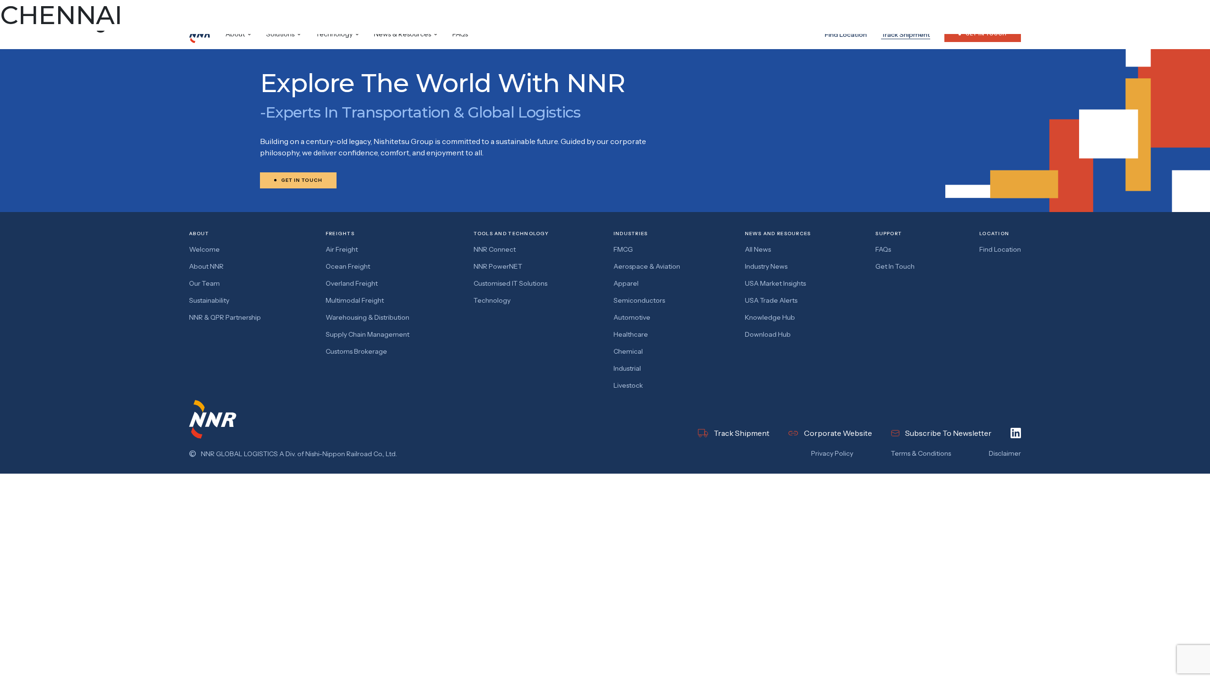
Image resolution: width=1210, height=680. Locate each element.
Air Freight (342, 249)
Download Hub (768, 334)
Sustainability (209, 300)
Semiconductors (639, 300)
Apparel (626, 283)
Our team (204, 283)
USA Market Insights (775, 283)
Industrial (627, 368)
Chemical (628, 351)
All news (758, 249)
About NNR (206, 266)
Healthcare (631, 334)
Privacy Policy (832, 453)
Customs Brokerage (356, 351)
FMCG (623, 249)
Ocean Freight (348, 266)
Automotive (632, 317)
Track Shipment (905, 34)
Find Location (846, 34)
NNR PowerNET (498, 266)
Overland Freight (352, 283)
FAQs (460, 34)
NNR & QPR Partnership (225, 317)
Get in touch (895, 266)
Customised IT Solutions (510, 283)
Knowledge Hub (770, 317)
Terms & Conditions (921, 453)
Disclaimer (1005, 453)
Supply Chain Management (367, 334)
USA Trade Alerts (771, 300)
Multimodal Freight (355, 300)
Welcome (204, 249)
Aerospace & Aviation (647, 266)
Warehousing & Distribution (367, 317)
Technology (492, 300)
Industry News (766, 266)
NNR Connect (495, 249)
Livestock (628, 385)
